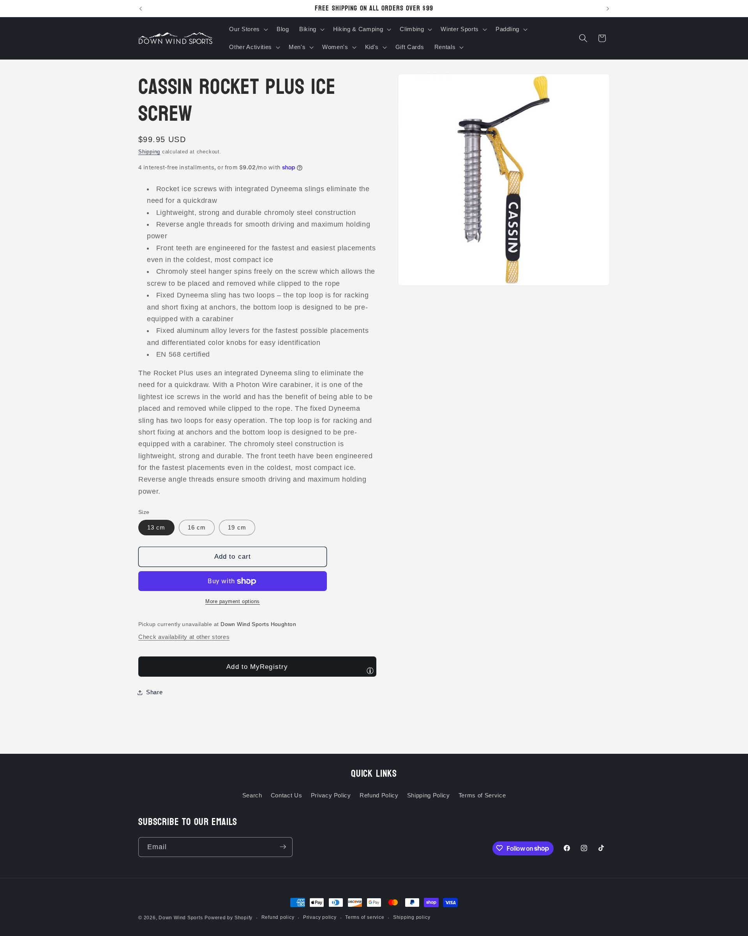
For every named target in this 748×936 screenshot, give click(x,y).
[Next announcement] (607, 8)
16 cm (197, 527)
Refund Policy (379, 795)
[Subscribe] (282, 847)
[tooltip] (370, 670)
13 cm (156, 527)
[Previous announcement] (140, 8)
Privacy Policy (331, 795)
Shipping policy (411, 917)
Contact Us (286, 795)
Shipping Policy (428, 795)
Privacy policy (320, 917)
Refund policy (278, 917)
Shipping (149, 152)
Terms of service (364, 917)
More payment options (232, 602)
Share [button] (154, 692)
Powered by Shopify (228, 917)
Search (252, 795)
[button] (247, 29)
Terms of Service (482, 795)
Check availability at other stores (183, 637)
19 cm (237, 527)
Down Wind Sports (181, 917)
